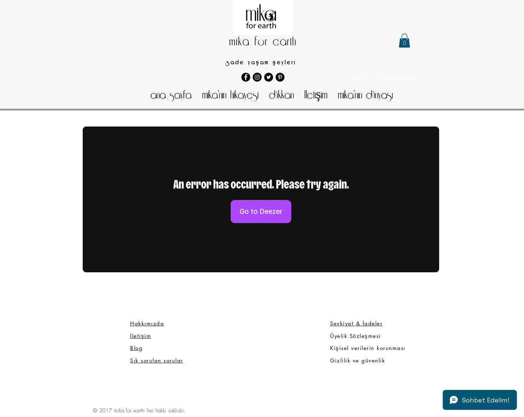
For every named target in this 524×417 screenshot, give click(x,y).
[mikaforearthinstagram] (257, 77)
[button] (404, 40)
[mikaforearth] (268, 77)
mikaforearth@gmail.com (384, 77)
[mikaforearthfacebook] (245, 77)
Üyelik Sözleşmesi (356, 336)
